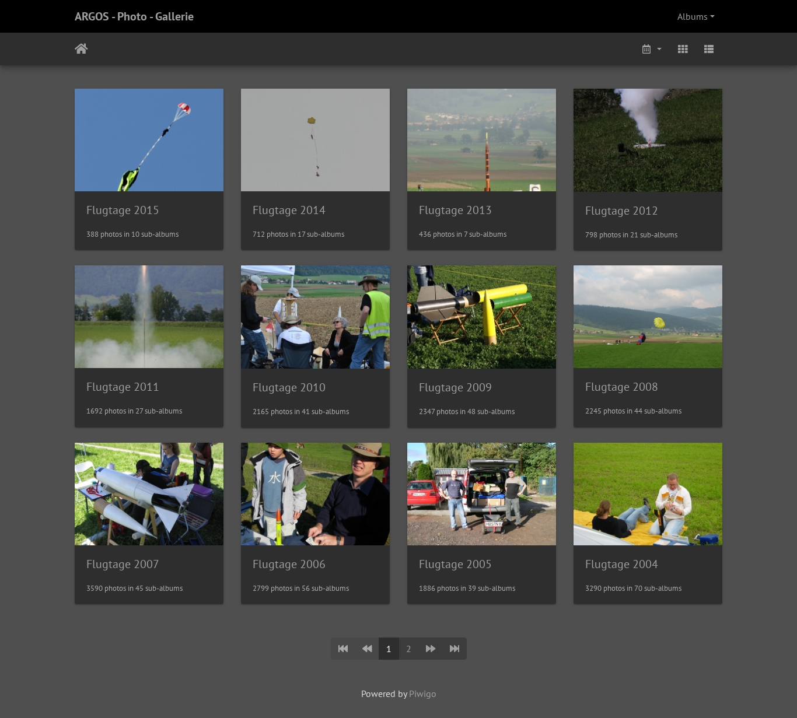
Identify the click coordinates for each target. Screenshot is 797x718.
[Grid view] (682, 49)
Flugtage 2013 (455, 210)
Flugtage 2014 (289, 210)
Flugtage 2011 (122, 386)
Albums (692, 16)
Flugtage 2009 (455, 387)
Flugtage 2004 (621, 564)
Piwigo (422, 693)
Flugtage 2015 (122, 210)
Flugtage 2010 (289, 387)
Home (81, 49)
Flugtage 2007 (122, 564)
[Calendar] (651, 49)
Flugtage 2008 (621, 386)
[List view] (708, 49)
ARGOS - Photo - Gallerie (134, 16)
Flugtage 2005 (455, 564)
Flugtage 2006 (289, 564)
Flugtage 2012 (621, 210)
